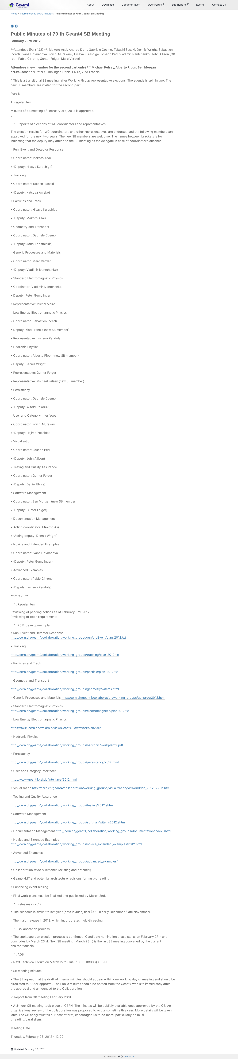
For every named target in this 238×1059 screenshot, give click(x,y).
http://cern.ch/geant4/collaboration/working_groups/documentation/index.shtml (113, 831)
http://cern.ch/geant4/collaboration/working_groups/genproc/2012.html (113, 697)
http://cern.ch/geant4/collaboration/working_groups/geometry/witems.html (65, 689)
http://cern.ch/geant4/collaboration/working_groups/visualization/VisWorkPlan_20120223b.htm (101, 788)
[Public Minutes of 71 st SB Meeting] (16, 26)
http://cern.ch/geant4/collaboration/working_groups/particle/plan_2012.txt (64, 672)
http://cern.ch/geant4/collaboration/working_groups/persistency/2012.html (65, 762)
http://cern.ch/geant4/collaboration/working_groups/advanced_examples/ (64, 861)
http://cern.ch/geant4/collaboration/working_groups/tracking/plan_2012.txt (65, 655)
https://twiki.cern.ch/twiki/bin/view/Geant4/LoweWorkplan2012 (56, 728)
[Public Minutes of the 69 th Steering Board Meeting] (13, 26)
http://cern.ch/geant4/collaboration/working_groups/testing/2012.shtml (62, 805)
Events (200, 4)
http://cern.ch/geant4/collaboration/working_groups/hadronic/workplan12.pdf (67, 745)
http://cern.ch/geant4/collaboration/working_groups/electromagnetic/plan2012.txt (70, 711)
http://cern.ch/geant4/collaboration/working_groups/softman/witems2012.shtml (68, 822)
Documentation (131, 4)
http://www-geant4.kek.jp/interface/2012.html (44, 779)
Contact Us (219, 4)
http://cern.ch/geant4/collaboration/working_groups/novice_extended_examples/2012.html (76, 844)
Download (108, 4)
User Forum (155, 4)
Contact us (129, 1056)
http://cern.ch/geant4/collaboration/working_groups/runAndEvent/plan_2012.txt (68, 637)
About (90, 4)
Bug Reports (179, 4)
